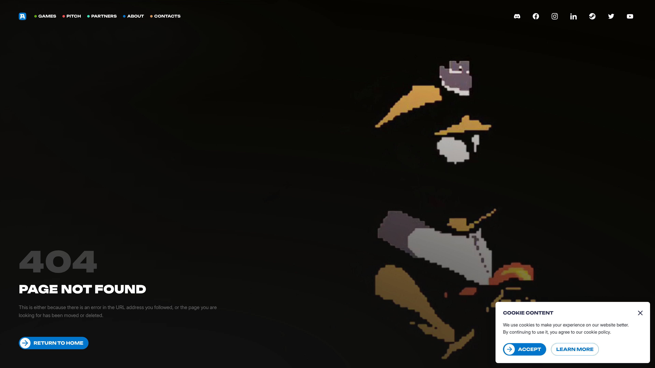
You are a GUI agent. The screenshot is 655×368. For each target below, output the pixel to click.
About (135, 16)
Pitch (74, 16)
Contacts (167, 16)
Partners (104, 16)
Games (47, 16)
